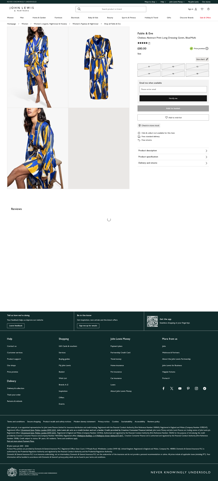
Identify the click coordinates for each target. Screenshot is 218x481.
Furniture (58, 17)
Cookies (115, 421)
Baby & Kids (93, 17)
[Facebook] (163, 389)
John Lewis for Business (172, 365)
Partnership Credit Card (120, 352)
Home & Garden (39, 17)
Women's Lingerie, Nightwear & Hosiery (50, 24)
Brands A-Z (63, 384)
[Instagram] (196, 389)
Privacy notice (104, 421)
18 (192, 74)
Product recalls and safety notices (57, 421)
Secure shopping (34, 421)
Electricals (75, 17)
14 (144, 74)
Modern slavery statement (85, 421)
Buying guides (64, 359)
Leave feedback (15, 326)
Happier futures (168, 372)
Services (62, 352)
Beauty (110, 17)
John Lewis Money (176, 2)
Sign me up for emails (88, 326)
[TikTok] (204, 389)
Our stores (206, 2)
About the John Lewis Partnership (176, 359)
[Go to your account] (195, 9)
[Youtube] (179, 389)
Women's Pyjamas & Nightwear (85, 24)
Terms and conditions (16, 421)
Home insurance (117, 365)
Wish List (63, 378)
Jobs (164, 346)
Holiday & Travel (151, 17)
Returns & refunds (14, 401)
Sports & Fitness (129, 17)
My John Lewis (193, 2)
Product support (14, 359)
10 (168, 67)
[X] (171, 389)
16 (168, 74)
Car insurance (116, 378)
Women (10, 17)
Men (22, 17)
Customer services (15, 352)
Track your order (14, 394)
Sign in (190, 9)
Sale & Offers (205, 17)
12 (192, 67)
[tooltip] (207, 48)
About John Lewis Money (121, 391)
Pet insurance (116, 372)
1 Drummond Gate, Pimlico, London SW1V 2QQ (38, 430)
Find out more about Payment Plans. (20, 441)
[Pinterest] (188, 389)
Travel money (116, 359)
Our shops (11, 365)
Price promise (12, 372)
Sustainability (126, 421)
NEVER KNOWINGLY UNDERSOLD (22, 2)
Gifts (169, 17)
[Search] (79, 9)
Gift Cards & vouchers (68, 346)
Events (62, 404)
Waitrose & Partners (171, 352)
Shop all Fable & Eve (112, 24)
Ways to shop (150, 2)
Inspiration (63, 391)
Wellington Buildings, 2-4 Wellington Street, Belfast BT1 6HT (100, 436)
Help (162, 2)
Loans (113, 384)
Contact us (12, 346)
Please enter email (148, 89)
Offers (61, 397)
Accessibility (140, 421)
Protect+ (166, 378)
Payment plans (116, 346)
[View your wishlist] (202, 9)
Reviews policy (153, 421)
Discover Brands (187, 17)
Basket (62, 372)
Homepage (11, 24)
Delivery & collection (15, 388)
